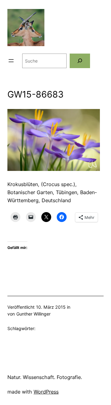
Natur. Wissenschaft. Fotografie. (44, 377)
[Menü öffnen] (11, 60)
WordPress (46, 392)
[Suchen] (80, 61)
